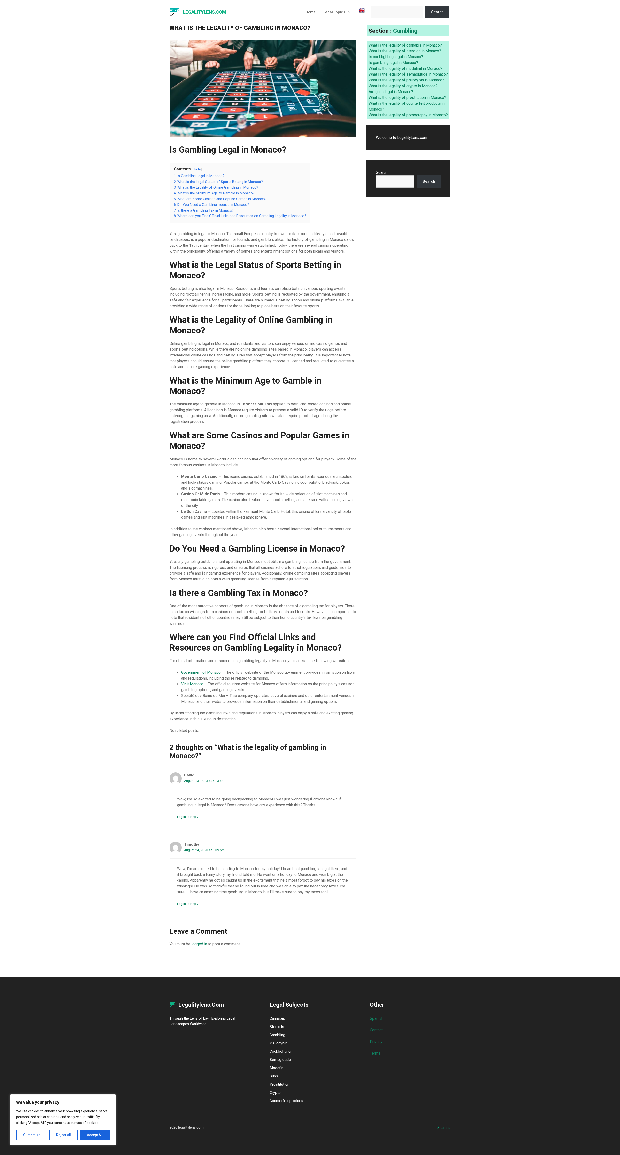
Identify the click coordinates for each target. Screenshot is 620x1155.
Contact (376, 1030)
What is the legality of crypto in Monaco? (403, 86)
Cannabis (277, 1018)
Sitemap (443, 1127)
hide (197, 169)
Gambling (405, 30)
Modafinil (277, 1068)
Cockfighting (280, 1051)
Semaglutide (280, 1059)
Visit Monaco (192, 684)
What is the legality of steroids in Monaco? (405, 51)
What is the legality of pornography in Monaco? (408, 115)
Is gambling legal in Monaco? (393, 62)
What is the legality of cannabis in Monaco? (405, 45)
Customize (31, 1135)
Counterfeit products (287, 1101)
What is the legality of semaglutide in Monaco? (408, 74)
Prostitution (279, 1084)
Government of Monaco (201, 672)
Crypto (275, 1092)
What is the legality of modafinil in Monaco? (405, 68)
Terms (375, 1053)
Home (310, 12)
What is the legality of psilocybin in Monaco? (406, 80)
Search (437, 12)
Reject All (63, 1135)
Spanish (376, 1018)
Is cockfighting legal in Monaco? (396, 57)
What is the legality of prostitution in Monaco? (407, 97)
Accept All (95, 1135)
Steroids (277, 1026)
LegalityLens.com (204, 12)
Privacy (376, 1041)
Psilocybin (278, 1043)
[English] (360, 12)
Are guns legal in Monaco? (391, 91)
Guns (274, 1076)
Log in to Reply (187, 817)
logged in (199, 944)
